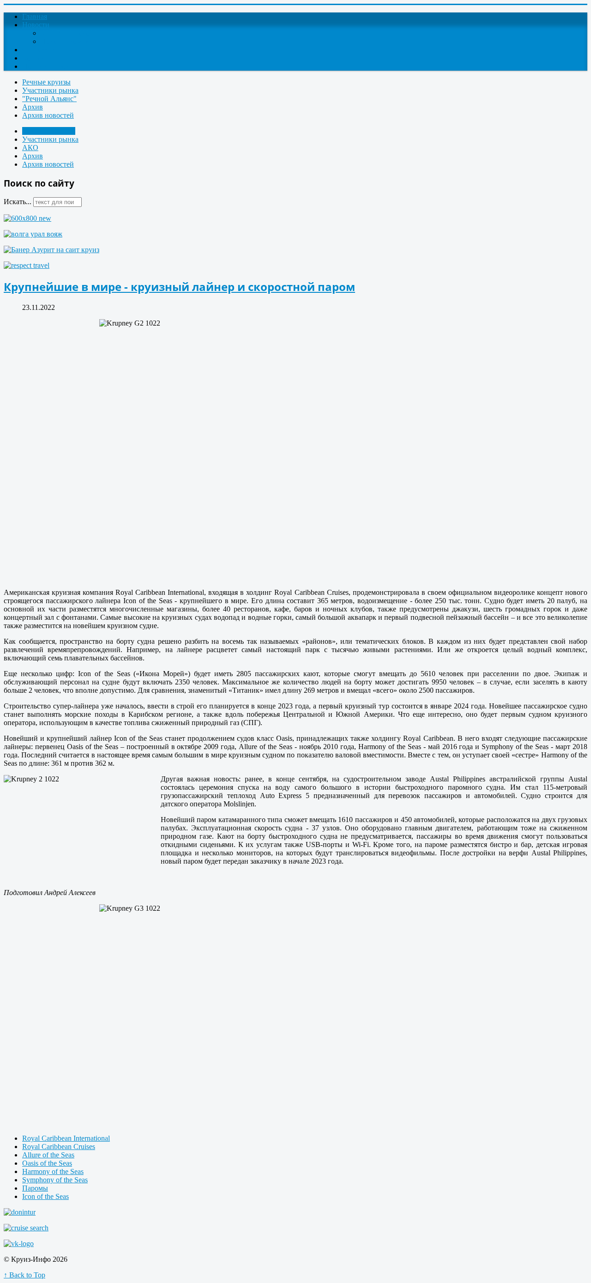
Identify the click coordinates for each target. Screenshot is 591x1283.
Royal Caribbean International (66, 1138)
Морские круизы (48, 131)
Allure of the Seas (48, 1155)
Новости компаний (71, 41)
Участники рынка (50, 90)
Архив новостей (48, 115)
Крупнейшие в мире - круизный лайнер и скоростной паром (179, 286)
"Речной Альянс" (49, 99)
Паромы (35, 1188)
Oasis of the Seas (47, 1163)
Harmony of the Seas (53, 1171)
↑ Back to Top (24, 1275)
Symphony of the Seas (55, 1180)
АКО (30, 147)
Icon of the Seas (45, 1196)
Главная (34, 16)
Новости (35, 25)
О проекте (38, 50)
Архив (32, 107)
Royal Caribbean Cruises (58, 1146)
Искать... (17, 202)
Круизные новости (70, 33)
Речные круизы (46, 82)
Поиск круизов (46, 66)
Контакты (37, 58)
